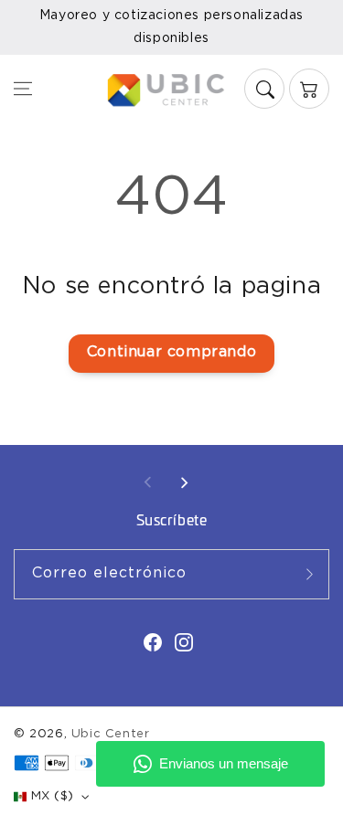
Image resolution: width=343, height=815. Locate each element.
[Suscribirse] (309, 574)
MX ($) (52, 796)
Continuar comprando (171, 352)
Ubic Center (110, 734)
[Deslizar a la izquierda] (148, 482)
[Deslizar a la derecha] (183, 482)
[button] (23, 89)
